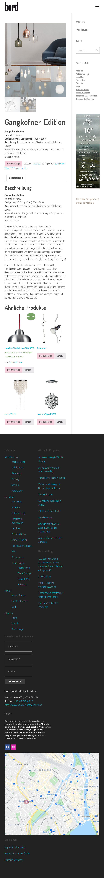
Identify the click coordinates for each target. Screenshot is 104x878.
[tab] (15, 178)
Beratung (16, 473)
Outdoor (79, 83)
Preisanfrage (13, 163)
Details (28, 369)
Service (15, 484)
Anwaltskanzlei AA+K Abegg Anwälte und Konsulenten (48, 527)
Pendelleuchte (20, 168)
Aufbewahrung (82, 74)
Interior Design (18, 461)
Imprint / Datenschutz (15, 847)
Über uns (9, 613)
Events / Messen (20, 601)
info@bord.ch (34, 705)
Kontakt (15, 623)
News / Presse (19, 595)
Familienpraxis (45, 517)
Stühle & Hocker (83, 92)
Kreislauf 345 (44, 576)
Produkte (9, 497)
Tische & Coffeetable (85, 99)
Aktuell (8, 590)
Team (14, 617)
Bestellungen (18, 563)
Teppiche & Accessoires (86, 96)
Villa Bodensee (45, 494)
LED (11, 168)
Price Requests (82, 30)
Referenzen (17, 490)
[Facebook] (7, 747)
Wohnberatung (12, 457)
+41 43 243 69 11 (23, 701)
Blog (14, 606)
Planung (15, 479)
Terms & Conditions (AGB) (17, 853)
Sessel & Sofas (82, 89)
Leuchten (36, 163)
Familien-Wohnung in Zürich (51, 477)
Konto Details (24, 578)
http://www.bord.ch (15, 705)
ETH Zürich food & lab (48, 511)
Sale (78, 86)
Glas (7, 168)
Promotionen (18, 557)
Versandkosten (15, 362)
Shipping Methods (13, 860)
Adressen (22, 584)
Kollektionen (17, 467)
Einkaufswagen (25, 573)
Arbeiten (79, 71)
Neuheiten (80, 80)
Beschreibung (16, 177)
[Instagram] (13, 747)
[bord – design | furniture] (16, 6)
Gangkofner (60, 163)
